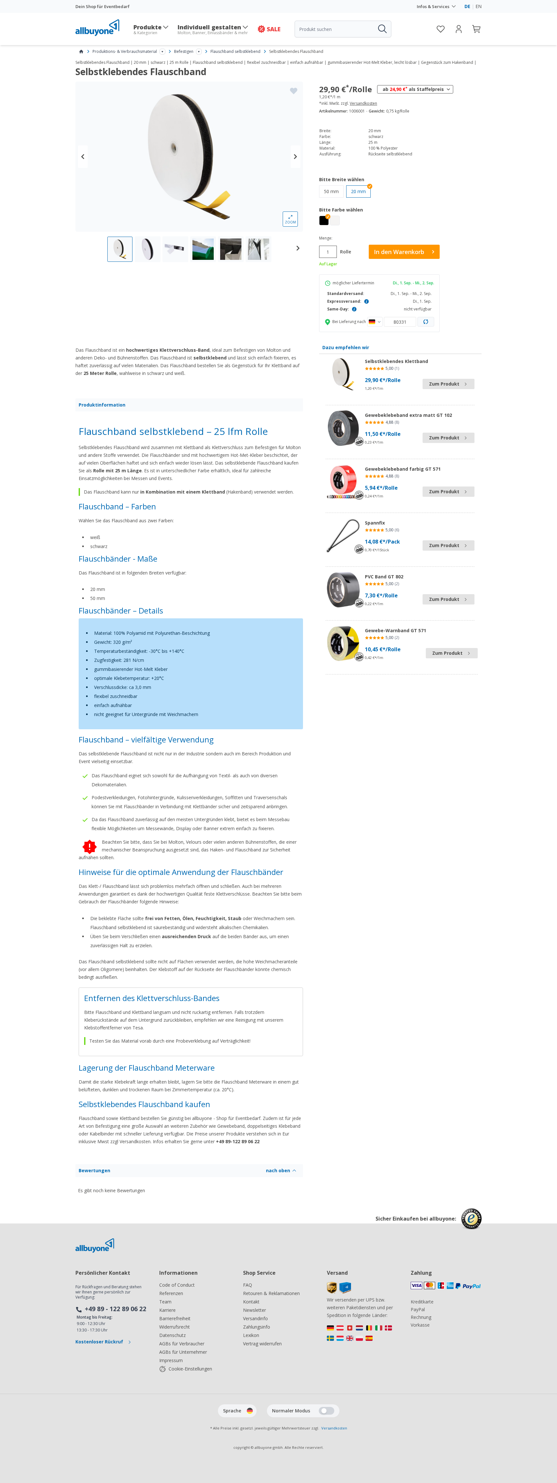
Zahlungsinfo (256, 1327)
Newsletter (254, 1310)
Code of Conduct (177, 1285)
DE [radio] (467, 6)
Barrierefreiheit (175, 1318)
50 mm (334, 191)
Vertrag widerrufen (262, 1344)
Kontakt (251, 1302)
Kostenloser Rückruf (99, 1342)
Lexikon (251, 1335)
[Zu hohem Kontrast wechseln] (326, 1411)
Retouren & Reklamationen (271, 1293)
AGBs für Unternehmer (183, 1352)
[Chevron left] (83, 156)
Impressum (171, 1360)
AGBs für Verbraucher (181, 1344)
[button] (324, 220)
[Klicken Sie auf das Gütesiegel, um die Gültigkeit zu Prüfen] (471, 1223)
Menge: (325, 238)
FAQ (247, 1285)
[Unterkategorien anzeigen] (162, 51)
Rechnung (421, 1317)
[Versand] (339, 1292)
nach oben (278, 1170)
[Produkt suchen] (382, 29)
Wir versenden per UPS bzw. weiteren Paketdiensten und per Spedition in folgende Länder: (360, 1307)
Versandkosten (363, 103)
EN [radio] (478, 6)
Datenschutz (172, 1335)
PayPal (418, 1309)
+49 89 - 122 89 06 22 (115, 1309)
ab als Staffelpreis (413, 89)
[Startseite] (81, 51)
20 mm (358, 191)
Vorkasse (420, 1325)
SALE (273, 29)
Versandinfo (255, 1318)
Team (165, 1302)
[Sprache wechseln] (249, 1410)
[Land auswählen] (375, 322)
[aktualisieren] (425, 322)
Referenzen (171, 1293)
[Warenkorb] (476, 29)
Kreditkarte (422, 1302)
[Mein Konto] (458, 29)
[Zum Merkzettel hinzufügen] (293, 91)
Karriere (167, 1310)
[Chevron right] (295, 156)
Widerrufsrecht (174, 1327)
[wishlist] (440, 29)
